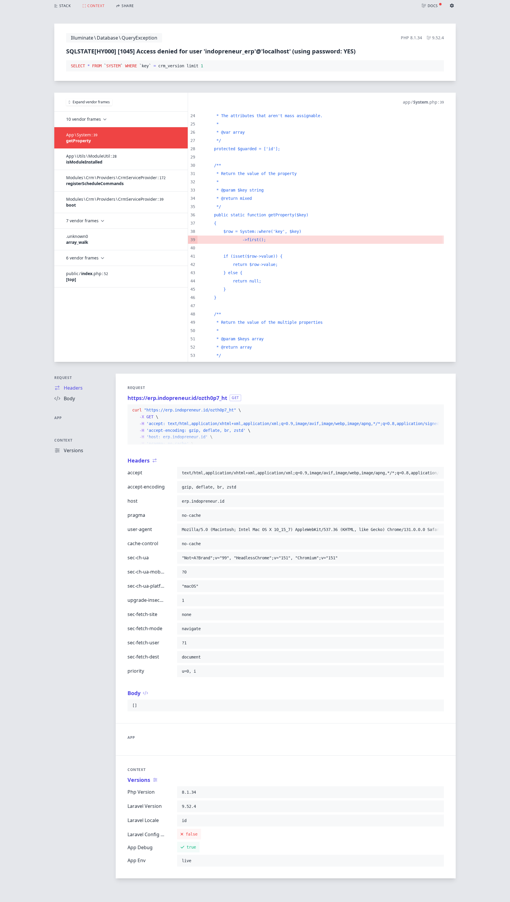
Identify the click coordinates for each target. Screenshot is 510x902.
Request (63, 377)
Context (63, 440)
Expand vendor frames (91, 101)
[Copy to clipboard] (436, 66)
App (58, 417)
